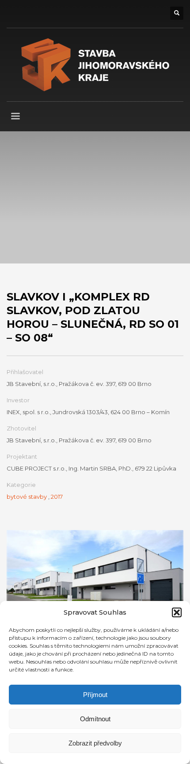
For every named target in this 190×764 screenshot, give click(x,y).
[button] (176, 612)
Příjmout (95, 694)
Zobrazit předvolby (95, 743)
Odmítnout (95, 719)
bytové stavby (27, 496)
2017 (57, 496)
